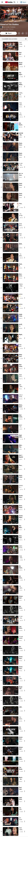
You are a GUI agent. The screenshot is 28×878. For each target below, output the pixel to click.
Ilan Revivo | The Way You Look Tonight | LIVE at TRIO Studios (21, 698)
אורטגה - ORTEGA (21, 298)
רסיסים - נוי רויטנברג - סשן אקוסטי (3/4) (21, 486)
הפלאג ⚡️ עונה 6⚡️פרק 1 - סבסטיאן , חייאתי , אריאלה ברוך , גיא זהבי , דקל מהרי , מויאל (21, 295)
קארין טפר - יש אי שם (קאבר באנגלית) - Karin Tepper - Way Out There (21, 557)
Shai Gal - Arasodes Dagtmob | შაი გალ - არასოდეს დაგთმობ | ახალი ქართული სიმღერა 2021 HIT (21, 53)
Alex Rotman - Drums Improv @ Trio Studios (21, 758)
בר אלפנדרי (21, 117)
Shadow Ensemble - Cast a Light (21, 144)
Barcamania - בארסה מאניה (21, 96)
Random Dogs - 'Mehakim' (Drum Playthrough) (21, 506)
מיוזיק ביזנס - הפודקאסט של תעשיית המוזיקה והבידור (21, 227)
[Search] (14, 2)
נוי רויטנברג (21, 489)
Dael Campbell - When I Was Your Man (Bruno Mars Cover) (21, 788)
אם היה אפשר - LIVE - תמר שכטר (21, 637)
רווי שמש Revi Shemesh (21, 680)
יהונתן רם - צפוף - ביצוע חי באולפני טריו (21, 426)
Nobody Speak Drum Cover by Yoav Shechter (21, 406)
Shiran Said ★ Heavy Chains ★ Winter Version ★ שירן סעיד (21, 597)
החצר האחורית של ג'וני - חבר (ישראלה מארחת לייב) (21, 547)
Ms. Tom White (21, 86)
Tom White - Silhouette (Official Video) (21, 83)
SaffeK (20, 137)
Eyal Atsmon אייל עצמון (21, 721)
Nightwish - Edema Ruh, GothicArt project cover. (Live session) (21, 335)
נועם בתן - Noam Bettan (21, 66)
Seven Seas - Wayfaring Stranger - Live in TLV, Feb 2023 (21, 738)
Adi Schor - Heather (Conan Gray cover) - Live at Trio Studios (21, 577)
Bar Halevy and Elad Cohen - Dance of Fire (21, 567)
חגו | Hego (21, 167)
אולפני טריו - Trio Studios (21, 76)
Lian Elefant (21, 630)
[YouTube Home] (9, 2)
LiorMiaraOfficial (21, 46)
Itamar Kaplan (21, 288)
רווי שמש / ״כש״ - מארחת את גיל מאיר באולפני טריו (21, 677)
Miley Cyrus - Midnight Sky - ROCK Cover (21, 355)
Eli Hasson (21, 660)
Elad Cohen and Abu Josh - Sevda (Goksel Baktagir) (21, 416)
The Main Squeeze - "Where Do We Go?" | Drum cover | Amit (21, 526)
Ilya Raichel (21, 127)
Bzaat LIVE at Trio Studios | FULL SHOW (21, 688)
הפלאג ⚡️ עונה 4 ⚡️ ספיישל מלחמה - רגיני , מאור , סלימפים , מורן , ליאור (21, 305)
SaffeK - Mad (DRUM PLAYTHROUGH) (21, 134)
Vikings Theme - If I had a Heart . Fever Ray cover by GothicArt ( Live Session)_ (21, 446)
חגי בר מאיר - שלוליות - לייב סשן (21, 617)
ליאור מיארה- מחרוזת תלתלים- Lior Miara (21, 43)
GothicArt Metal (21, 338)
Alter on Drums (21, 509)
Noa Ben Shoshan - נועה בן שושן (21, 328)
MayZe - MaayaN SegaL (21, 459)
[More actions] (26, 33)
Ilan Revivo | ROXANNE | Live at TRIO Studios (21, 647)
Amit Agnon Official (21, 106)
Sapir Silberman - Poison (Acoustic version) (21, 436)
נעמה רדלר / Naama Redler (21, 821)
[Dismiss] (25, 39)
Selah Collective (21, 318)
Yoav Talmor (21, 378)
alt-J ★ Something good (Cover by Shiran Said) (21, 174)
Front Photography (21, 801)
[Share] (22, 33)
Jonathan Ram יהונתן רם (21, 429)
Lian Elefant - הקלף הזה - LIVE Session (21, 627)
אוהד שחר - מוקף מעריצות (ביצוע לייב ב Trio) (21, 234)
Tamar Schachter (21, 388)
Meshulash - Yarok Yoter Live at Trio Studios (21, 778)
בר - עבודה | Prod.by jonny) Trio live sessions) (21, 114)
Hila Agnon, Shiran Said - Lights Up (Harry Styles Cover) (21, 73)
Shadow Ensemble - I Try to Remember (21, 154)
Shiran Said (21, 177)
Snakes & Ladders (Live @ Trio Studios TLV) (21, 265)
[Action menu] (24, 46)
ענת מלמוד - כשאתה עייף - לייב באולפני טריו (21, 808)
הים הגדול (20, 818)
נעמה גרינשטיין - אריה (21, 828)
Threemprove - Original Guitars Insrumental (21, 204)
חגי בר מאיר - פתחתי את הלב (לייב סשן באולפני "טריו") (21, 164)
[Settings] (17, 2)
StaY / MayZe (21, 456)
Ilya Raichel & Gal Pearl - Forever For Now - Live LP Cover (21, 124)
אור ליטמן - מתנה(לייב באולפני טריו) (21, 587)
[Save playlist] (19, 33)
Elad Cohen (21, 368)
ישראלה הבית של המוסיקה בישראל (21, 549)
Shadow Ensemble (21, 147)
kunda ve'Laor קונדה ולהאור (21, 499)
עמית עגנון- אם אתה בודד (20, 104)
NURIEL (20, 247)
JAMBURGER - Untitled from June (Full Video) (21, 708)
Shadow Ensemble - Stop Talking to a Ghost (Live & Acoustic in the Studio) (21, 184)
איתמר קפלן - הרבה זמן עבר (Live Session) (21, 285)
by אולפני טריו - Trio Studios (9, 27)
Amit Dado (21, 469)
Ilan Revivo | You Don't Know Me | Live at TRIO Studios (21, 607)
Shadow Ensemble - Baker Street (21, 194)
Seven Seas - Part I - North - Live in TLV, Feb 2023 (21, 657)
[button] (14, 14)
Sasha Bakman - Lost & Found (21, 516)
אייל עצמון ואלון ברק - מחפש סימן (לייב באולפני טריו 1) (21, 718)
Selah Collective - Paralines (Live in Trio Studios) (21, 315)
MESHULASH (21, 781)
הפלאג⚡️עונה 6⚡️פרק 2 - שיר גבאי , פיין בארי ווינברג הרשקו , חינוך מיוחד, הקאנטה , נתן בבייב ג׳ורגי (21, 345)
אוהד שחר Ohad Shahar (21, 237)
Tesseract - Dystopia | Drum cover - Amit (21, 466)
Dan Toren (21, 398)
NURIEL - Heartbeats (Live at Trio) (21, 245)
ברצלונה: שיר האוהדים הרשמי (21, 94)
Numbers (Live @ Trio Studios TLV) (21, 275)
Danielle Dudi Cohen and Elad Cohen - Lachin (21, 537)
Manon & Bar (21, 268)
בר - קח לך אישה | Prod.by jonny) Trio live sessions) (21, 214)
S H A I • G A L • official (21, 56)
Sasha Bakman (21, 519)
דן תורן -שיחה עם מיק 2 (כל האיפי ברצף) (21, 396)
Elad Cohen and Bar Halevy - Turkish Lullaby (21, 365)
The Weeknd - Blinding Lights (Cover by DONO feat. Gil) (21, 768)
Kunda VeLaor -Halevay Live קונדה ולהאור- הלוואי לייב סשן (21, 496)
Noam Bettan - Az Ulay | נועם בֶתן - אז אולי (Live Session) (21, 63)
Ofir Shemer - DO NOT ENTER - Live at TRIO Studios (21, 728)
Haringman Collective (21, 479)
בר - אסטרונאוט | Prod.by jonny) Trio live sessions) (21, 255)
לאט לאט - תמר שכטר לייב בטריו (20, 385)
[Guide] (2, 2)
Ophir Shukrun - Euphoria (21, 798)
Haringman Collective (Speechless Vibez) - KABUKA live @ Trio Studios (21, 476)
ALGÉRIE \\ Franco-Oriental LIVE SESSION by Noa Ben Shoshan (21, 325)
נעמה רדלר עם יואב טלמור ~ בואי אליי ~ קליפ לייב (21, 375)
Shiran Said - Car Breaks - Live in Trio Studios (21, 748)
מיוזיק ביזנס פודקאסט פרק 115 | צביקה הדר (21, 224)
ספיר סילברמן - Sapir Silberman (21, 439)
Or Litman (21, 590)
